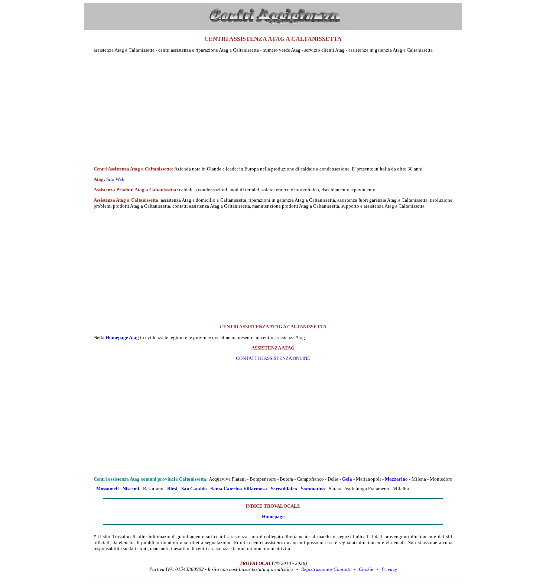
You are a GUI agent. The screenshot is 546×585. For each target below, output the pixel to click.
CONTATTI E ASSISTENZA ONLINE (273, 358)
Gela (347, 479)
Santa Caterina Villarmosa (239, 488)
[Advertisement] (273, 110)
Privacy (389, 569)
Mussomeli (107, 488)
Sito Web (115, 179)
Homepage (273, 516)
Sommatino (313, 488)
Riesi (172, 488)
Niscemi (131, 488)
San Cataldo (194, 488)
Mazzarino (396, 479)
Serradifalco (284, 488)
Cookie (366, 569)
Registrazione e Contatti (326, 569)
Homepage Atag (122, 337)
